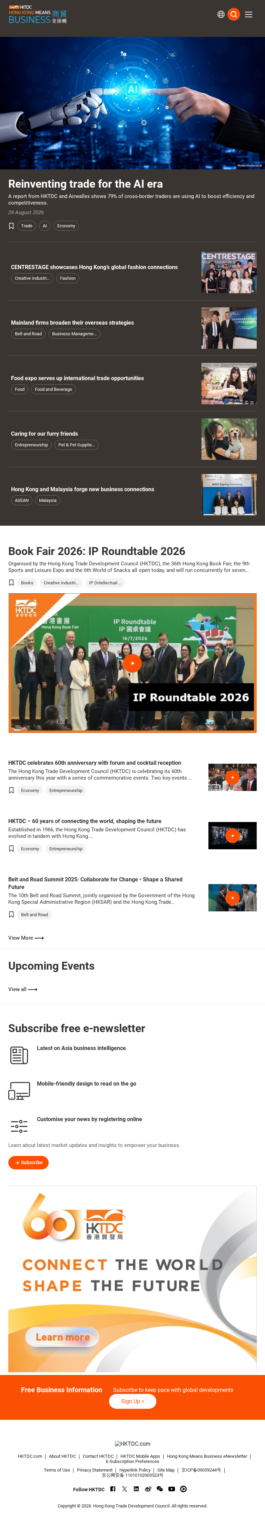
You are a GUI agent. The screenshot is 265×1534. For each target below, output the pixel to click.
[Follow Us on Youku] (183, 1489)
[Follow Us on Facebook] (113, 1489)
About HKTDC (62, 1456)
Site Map (166, 1470)
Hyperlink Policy (134, 1470)
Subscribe (32, 1162)
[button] (248, 14)
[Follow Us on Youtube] (171, 1489)
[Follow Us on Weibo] (148, 1489)
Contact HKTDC (98, 1456)
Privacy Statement (94, 1470)
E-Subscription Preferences (132, 1461)
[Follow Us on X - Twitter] (124, 1489)
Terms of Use (57, 1470)
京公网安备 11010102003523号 (133, 1475)
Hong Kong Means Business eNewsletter (207, 1456)
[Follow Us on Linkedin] (136, 1489)
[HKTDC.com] (132, 1444)
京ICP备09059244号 (201, 1470)
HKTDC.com (30, 1456)
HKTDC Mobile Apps (140, 1456)
